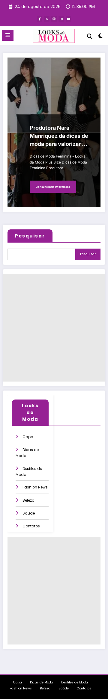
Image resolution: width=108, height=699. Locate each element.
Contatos (31, 526)
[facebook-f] (39, 19)
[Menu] (8, 35)
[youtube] (68, 19)
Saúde (28, 513)
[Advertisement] (54, 328)
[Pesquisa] (90, 36)
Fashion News (35, 487)
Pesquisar (30, 236)
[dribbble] (54, 19)
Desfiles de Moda (74, 682)
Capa (27, 436)
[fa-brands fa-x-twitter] (47, 19)
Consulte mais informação (53, 186)
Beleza (28, 500)
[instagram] (61, 19)
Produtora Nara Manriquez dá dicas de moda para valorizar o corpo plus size (59, 136)
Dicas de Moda (41, 682)
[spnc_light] (100, 37)
